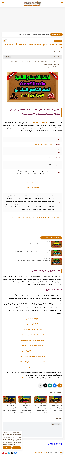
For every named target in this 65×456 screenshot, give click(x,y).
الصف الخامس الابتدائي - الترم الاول (43, 144)
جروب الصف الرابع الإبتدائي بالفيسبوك (32, 351)
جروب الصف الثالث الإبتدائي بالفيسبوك (32, 345)
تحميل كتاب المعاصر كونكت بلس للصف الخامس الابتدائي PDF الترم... (31, 252)
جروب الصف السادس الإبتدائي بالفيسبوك (32, 362)
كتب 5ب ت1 (58, 41)
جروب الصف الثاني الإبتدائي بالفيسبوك (32, 340)
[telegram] (9, 453)
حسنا (17, 447)
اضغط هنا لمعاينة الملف (32, 182)
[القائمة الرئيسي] (62, 3)
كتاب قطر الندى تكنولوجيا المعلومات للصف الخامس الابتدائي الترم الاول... (30, 260)
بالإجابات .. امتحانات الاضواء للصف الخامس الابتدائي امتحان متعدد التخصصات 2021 (37, 218)
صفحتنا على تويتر (32, 367)
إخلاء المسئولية (58, 446)
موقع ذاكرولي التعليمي (32, 318)
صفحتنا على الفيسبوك (32, 324)
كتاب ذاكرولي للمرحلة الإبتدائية (51, 64)
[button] (55, 385)
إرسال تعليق (55, 424)
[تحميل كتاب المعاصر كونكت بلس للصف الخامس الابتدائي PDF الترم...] (56, 253)
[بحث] (3, 3)
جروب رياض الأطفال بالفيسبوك (32, 329)
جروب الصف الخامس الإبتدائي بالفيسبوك (32, 356)
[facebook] (15, 453)
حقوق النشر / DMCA (52, 444)
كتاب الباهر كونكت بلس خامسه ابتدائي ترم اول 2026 (36, 243)
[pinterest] (3, 453)
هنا (23, 378)
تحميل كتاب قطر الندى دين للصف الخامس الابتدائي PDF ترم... (9, 409)
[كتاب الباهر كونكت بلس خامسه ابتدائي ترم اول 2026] (56, 244)
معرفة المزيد (7, 447)
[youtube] (6, 453)
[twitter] (12, 453)
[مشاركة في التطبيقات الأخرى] (40, 385)
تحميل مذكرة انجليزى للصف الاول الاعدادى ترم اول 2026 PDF (33, 34)
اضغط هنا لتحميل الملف (32, 187)
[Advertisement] (32, 20)
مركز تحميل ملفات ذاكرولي (41, 452)
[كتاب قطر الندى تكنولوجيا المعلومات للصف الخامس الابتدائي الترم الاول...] (56, 261)
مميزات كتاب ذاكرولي (53, 66)
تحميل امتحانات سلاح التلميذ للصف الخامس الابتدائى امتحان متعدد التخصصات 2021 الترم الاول (35, 61)
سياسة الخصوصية (57, 443)
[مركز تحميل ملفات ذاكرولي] (32, 3)
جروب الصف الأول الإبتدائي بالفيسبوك (32, 335)
